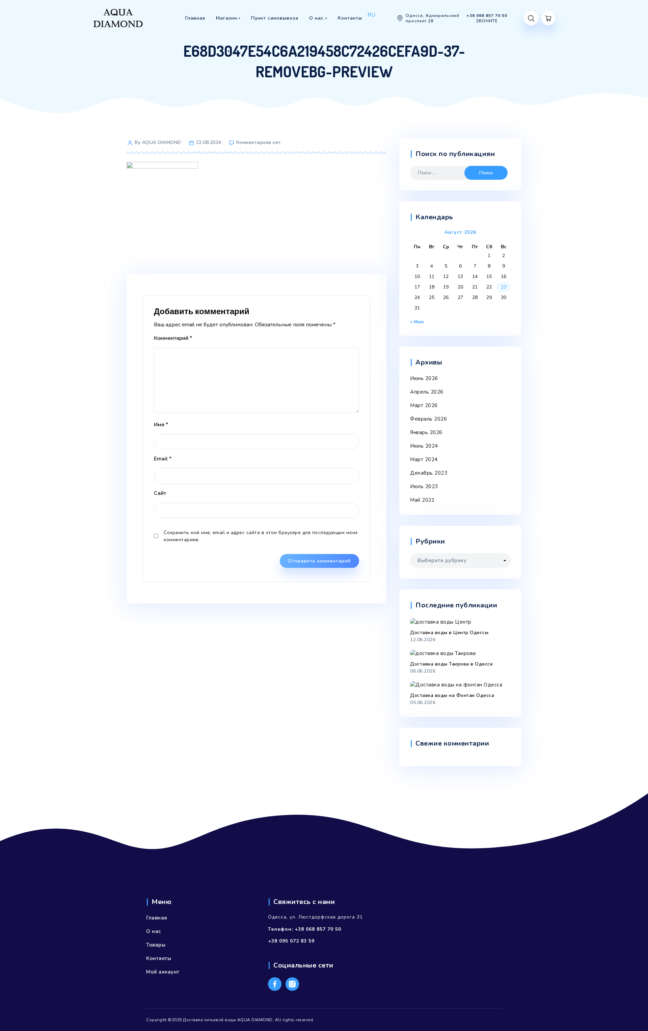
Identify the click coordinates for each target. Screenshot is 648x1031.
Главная (156, 917)
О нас (153, 931)
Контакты (158, 958)
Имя (161, 424)
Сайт (160, 493)
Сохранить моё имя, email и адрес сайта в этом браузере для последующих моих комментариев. (261, 536)
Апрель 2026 (426, 391)
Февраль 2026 (428, 419)
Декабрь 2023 (428, 473)
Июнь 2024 (424, 446)
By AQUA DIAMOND (158, 142)
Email (162, 458)
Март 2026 (424, 405)
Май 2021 (422, 500)
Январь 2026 (426, 432)
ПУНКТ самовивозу (284, 35)
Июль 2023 (424, 486)
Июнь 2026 (424, 378)
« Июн (417, 322)
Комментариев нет (258, 142)
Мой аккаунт (163, 972)
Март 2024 (424, 459)
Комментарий (173, 338)
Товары (155, 944)
